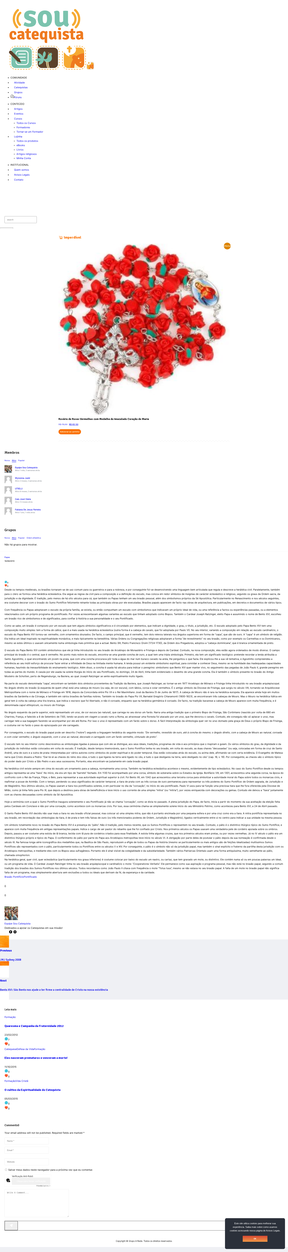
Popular (21, 460)
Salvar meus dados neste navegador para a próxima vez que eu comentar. (50, 1169)
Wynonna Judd (22, 478)
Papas (7, 557)
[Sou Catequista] (51, 68)
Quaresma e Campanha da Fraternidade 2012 (34, 1026)
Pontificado (30, 876)
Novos (7, 460)
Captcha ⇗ (43, 1186)
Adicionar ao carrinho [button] (70, 432)
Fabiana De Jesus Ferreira (28, 509)
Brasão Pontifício (14, 876)
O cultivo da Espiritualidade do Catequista (32, 1090)
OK (255, 1239)
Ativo (14, 460)
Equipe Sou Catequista (26, 467)
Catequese (10, 1049)
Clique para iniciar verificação (31, 1181)
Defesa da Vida (25, 1049)
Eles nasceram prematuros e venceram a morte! (36, 1058)
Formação (10, 1017)
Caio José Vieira (23, 499)
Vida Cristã (22, 1080)
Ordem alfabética (34, 538)
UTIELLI (19, 488)
